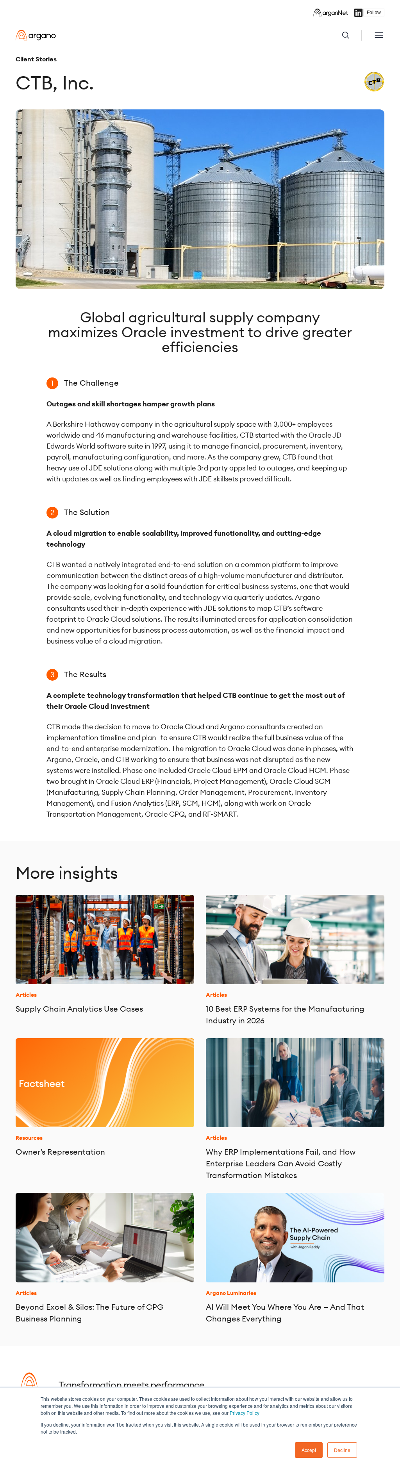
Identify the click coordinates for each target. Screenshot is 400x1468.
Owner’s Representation (60, 1152)
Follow (374, 12)
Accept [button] (309, 1450)
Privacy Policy (244, 1412)
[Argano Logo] (36, 35)
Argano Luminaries (231, 1292)
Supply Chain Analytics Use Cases (79, 1009)
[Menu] (378, 35)
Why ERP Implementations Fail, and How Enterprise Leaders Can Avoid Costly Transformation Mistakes (280, 1163)
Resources (29, 1137)
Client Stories (36, 59)
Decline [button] (342, 1450)
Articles (26, 994)
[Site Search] (351, 35)
